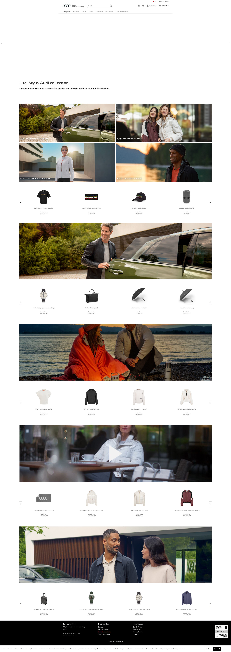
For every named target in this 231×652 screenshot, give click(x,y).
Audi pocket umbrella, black (146, 308)
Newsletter (137, 629)
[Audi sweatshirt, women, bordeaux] (139, 498)
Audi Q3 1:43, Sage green (91, 208)
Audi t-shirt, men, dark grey (191, 609)
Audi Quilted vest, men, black (91, 409)
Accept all (217, 649)
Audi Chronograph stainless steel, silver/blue (193, 308)
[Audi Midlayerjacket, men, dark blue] (47, 598)
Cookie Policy (137, 627)
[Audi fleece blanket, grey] (43, 197)
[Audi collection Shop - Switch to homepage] (67, 7)
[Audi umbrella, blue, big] (98, 296)
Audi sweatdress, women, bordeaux (91, 510)
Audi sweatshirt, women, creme (43, 409)
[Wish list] (143, 6)
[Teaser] (129, 179)
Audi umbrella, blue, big (98, 308)
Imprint (135, 634)
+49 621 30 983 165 (71, 633)
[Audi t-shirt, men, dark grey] (190, 598)
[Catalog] (139, 6)
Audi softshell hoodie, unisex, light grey (138, 409)
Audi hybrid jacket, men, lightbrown (186, 409)
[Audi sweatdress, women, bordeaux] (91, 498)
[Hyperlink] (164, 162)
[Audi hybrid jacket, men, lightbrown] (186, 397)
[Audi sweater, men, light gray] (143, 598)
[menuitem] (100, 6)
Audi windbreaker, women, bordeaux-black (44, 510)
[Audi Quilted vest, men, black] (91, 397)
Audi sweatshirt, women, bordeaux (139, 510)
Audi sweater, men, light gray (143, 609)
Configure (208, 649)
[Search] (111, 6)
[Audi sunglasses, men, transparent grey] (138, 197)
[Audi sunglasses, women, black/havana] (186, 197)
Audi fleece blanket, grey (43, 208)
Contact (100, 627)
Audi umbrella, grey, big (51, 308)
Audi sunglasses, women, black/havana (186, 208)
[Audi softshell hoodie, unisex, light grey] (138, 397)
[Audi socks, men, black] (95, 598)
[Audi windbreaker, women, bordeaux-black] (43, 498)
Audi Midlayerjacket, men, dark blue (47, 609)
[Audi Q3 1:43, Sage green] (91, 197)
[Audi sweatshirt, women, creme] (43, 397)
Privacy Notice (138, 632)
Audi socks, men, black (95, 609)
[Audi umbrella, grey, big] (50, 296)
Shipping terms (103, 629)
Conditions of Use (104, 634)
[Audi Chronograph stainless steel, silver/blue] (193, 296)
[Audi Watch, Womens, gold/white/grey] (186, 498)
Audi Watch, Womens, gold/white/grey (187, 510)
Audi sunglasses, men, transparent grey (139, 208)
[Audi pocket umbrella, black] (146, 296)
